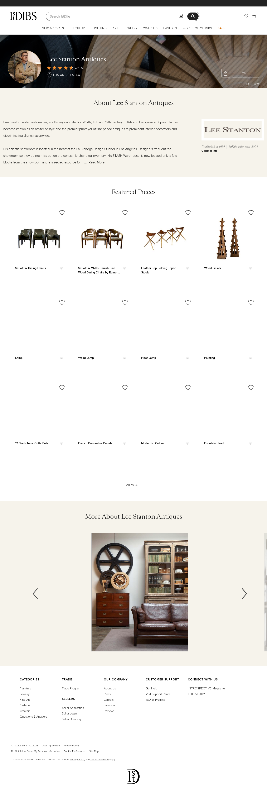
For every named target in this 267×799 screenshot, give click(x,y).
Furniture (78, 28)
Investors (109, 705)
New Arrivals (53, 28)
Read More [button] (97, 162)
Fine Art (25, 700)
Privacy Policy (71, 745)
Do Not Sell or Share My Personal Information (35, 751)
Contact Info (210, 150)
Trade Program (71, 688)
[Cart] (254, 16)
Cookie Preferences (75, 751)
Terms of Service (99, 759)
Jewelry (131, 28)
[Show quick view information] (61, 268)
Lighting (99, 28)
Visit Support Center (158, 694)
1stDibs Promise (155, 700)
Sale (221, 28)
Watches (150, 28)
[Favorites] (246, 16)
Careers (108, 700)
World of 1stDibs (197, 28)
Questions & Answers (33, 716)
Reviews (109, 711)
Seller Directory (71, 719)
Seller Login (69, 713)
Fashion (170, 28)
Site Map (94, 751)
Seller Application (73, 708)
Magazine (206, 688)
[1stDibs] (23, 16)
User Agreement (51, 745)
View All (133, 485)
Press (107, 694)
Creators (25, 711)
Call (245, 73)
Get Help (151, 688)
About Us (110, 688)
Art (115, 28)
